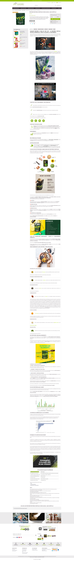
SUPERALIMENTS (54, 8)
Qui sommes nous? (24, 549)
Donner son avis (33, 15)
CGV (22, 551)
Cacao (31, 483)
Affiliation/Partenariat (44, 550)
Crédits (40, 559)
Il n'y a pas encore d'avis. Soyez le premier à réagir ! (20, 508)
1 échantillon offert (37, 544)
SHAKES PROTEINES (23, 8)
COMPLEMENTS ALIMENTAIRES (46, 8)
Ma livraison (13, 549)
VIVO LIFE (30, 13)
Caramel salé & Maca (33, 484)
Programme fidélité (34, 549)
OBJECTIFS (59, 8)
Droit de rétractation (24, 553)
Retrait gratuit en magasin (51, 544)
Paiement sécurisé (23, 544)
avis (30, 15)
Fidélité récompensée (44, 544)
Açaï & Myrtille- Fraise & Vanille (34, 485)
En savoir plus (43, 19)
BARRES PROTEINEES (31, 8)
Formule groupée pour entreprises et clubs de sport (46, 549)
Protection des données (25, 552)
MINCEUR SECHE (38, 8)
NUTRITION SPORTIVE (16, 8)
